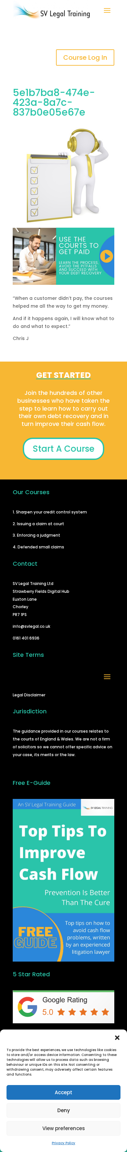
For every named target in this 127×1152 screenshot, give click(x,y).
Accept (63, 1092)
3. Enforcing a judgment (36, 535)
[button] (117, 1037)
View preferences (63, 1128)
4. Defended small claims (38, 547)
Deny (63, 1110)
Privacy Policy (63, 1143)
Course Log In (85, 57)
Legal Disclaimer (29, 695)
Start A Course (63, 449)
